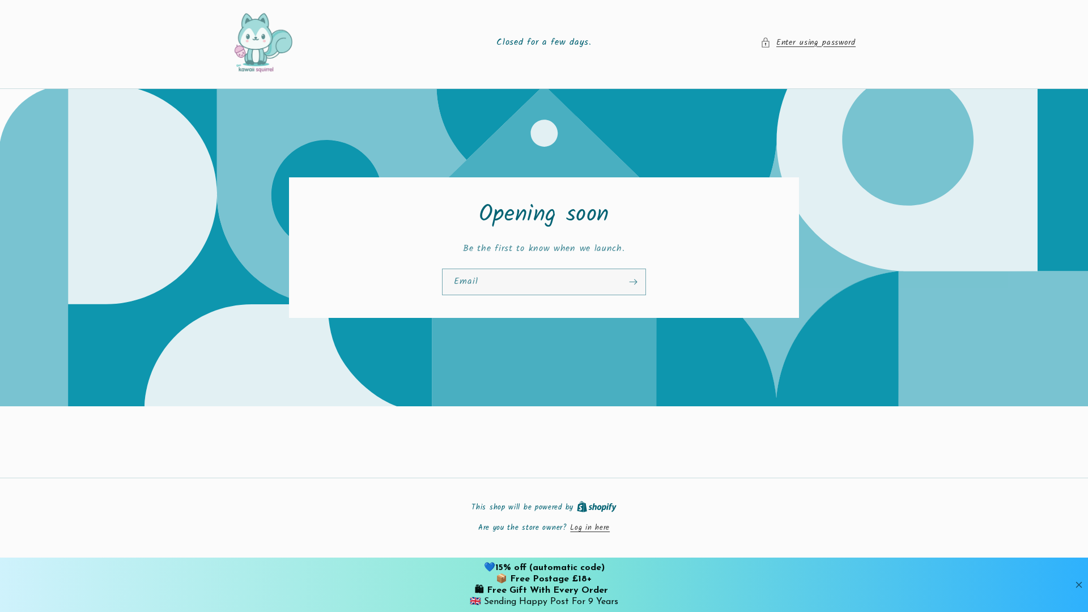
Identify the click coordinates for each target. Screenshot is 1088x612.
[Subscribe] (632, 281)
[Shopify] (597, 507)
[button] (808, 43)
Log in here (590, 528)
